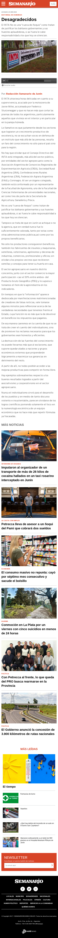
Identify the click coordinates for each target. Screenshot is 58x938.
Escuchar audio (9, 85)
